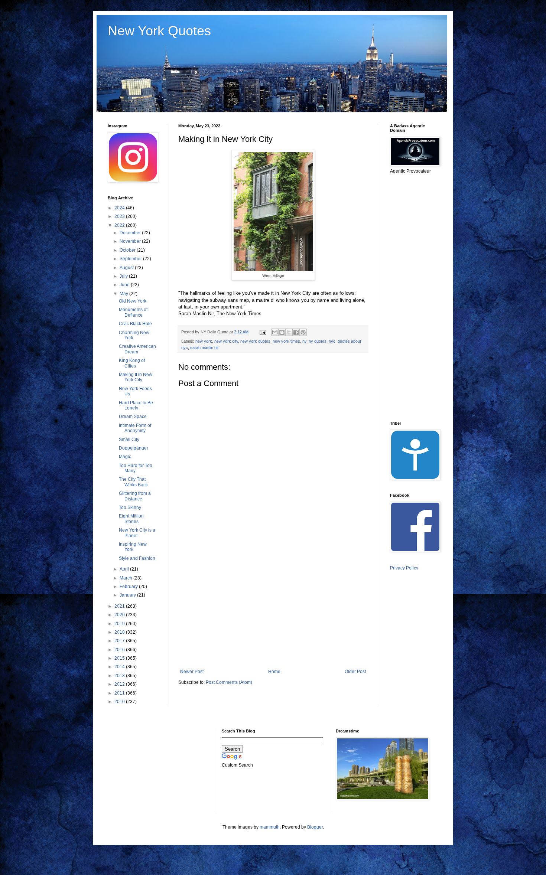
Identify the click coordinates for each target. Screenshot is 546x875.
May (124, 293)
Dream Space (133, 416)
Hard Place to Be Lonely (136, 405)
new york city (226, 341)
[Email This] (275, 332)
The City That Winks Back (133, 482)
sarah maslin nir (204, 347)
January (128, 595)
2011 (120, 693)
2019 (120, 623)
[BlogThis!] (282, 332)
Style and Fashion (137, 558)
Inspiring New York (133, 547)
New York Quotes (159, 30)
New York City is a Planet (137, 533)
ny (304, 341)
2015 (120, 658)
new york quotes (255, 341)
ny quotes (317, 341)
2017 (120, 640)
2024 (120, 207)
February (129, 586)
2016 (120, 649)
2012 (120, 684)
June (125, 284)
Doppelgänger (133, 448)
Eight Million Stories (131, 518)
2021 (120, 606)
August (127, 267)
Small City (129, 439)
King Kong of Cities (132, 363)
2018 (120, 632)
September (131, 258)
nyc (332, 341)
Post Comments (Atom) (229, 682)
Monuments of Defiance (133, 312)
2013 (120, 675)
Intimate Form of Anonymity (135, 428)
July (124, 276)
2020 (120, 614)
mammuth (270, 827)
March (126, 578)
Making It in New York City (135, 377)
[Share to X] (289, 332)
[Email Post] (262, 332)
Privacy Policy (404, 568)
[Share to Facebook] (296, 332)
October (128, 250)
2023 (120, 216)
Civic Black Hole (135, 323)
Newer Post (192, 671)
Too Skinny (130, 507)
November (131, 241)
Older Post (355, 671)
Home (274, 671)
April (125, 569)
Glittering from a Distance (135, 496)
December (131, 232)
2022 (120, 225)
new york (203, 341)
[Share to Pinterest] (303, 332)
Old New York (132, 301)
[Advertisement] (273, 608)
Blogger (315, 827)
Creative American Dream (137, 349)
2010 (120, 701)
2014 (120, 666)
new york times (286, 341)
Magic (125, 456)
